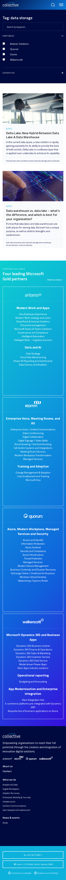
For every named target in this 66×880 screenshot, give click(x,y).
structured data (12, 245)
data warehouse (53, 161)
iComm (13, 54)
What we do (9, 779)
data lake (33, 161)
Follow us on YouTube (48, 873)
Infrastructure (9, 801)
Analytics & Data (10, 784)
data (14, 161)
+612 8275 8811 (34, 855)
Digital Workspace (11, 789)
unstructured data (25, 245)
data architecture (23, 161)
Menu (60, 3)
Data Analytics (15, 242)
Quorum (14, 49)
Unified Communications (14, 805)
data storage (42, 161)
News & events (11, 817)
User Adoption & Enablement (16, 810)
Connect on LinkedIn (21, 873)
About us (7, 766)
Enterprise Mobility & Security (17, 797)
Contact (7, 771)
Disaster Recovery (11, 793)
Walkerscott (16, 59)
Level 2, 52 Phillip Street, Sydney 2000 (34, 864)
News (5, 822)
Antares (9, 161)
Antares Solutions (19, 44)
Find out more (54, 279)
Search (52, 3)
